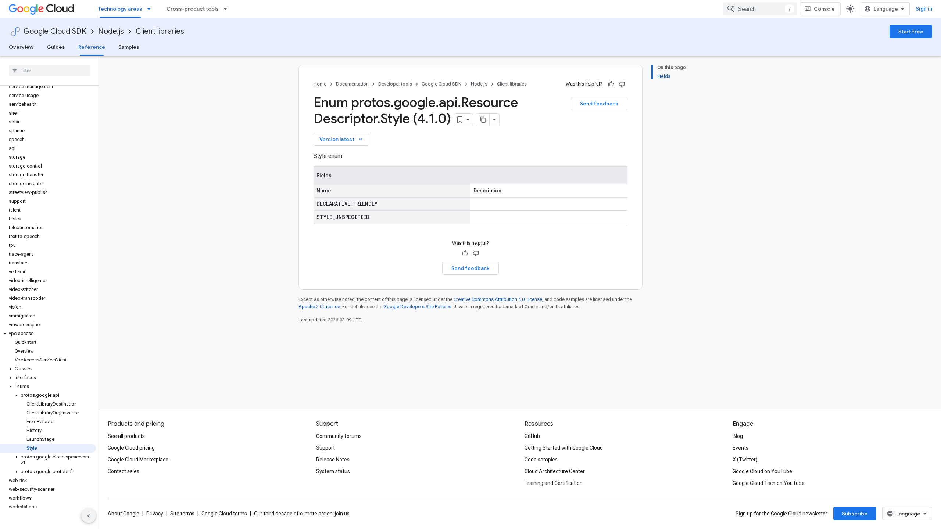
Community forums (339, 436)
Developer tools (395, 84)
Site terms (182, 514)
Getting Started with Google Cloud (564, 448)
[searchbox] (49, 70)
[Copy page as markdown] (483, 120)
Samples (128, 47)
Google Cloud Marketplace (138, 460)
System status (333, 471)
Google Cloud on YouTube (762, 471)
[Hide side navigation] (88, 515)
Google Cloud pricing (131, 448)
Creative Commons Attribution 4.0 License (498, 299)
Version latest (341, 139)
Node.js (111, 31)
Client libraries (160, 31)
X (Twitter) (745, 460)
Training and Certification (554, 483)
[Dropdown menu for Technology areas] (151, 9)
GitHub (532, 436)
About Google (123, 514)
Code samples (541, 460)
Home (320, 84)
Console (824, 9)
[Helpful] (610, 84)
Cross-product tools (193, 9)
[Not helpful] (621, 84)
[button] (48, 333)
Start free (910, 31)
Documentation (352, 84)
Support (325, 448)
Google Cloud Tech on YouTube (769, 483)
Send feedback (599, 103)
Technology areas (120, 9)
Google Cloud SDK (55, 31)
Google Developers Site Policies (417, 306)
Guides (56, 47)
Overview (21, 47)
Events (740, 448)
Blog (738, 436)
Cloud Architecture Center (555, 471)
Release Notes (333, 460)
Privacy (154, 514)
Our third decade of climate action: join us (302, 514)
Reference (91, 47)
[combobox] (760, 8)
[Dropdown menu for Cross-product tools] (227, 9)
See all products (126, 436)
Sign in (924, 9)
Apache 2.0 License (319, 306)
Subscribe (854, 513)
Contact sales (123, 471)
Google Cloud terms (224, 514)
